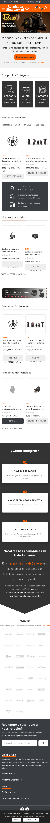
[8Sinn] (8, 656)
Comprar (13, 421)
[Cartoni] (41, 634)
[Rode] (8, 712)
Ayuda (43, 2)
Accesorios (11, 96)
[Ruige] (30, 656)
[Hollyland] (19, 689)
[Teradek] (19, 678)
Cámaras (42, 96)
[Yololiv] (30, 689)
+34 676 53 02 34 (25, 187)
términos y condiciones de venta (24, 596)
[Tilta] (8, 634)
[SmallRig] (19, 700)
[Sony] (30, 634)
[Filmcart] (30, 700)
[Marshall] (8, 667)
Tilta (4, 155)
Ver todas (46, 625)
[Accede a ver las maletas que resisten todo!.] (25, 293)
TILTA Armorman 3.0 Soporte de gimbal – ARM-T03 (11, 161)
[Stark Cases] (41, 667)
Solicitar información (13, 176)
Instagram (27, 809)
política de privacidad (23, 592)
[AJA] (19, 712)
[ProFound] (8, 645)
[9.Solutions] (8, 678)
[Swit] (41, 645)
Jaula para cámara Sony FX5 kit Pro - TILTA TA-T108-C (10, 251)
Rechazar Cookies (31, 819)
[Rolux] (30, 667)
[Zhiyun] (19, 656)
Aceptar (17, 819)
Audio (26, 96)
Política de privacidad (37, 816)
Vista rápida (20, 135)
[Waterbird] (41, 700)
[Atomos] (8, 700)
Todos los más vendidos (11, 428)
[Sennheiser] (41, 656)
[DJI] (30, 678)
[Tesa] (41, 689)
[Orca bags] (8, 689)
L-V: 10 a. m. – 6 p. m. (26, 190)
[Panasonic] (19, 634)
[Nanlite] (19, 645)
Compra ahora (9, 102)
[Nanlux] (30, 645)
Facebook (22, 809)
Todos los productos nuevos (14, 274)
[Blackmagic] (41, 678)
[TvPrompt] (19, 667)
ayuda (33, 589)
